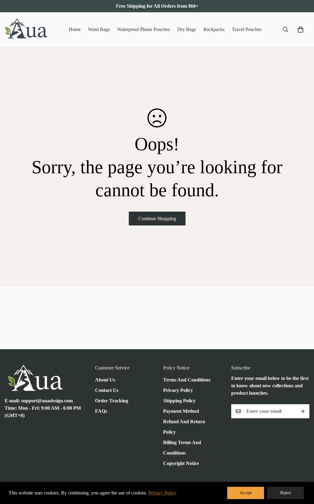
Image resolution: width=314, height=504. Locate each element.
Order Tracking (111, 400)
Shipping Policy (179, 400)
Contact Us (106, 390)
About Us (105, 379)
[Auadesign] (26, 29)
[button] (300, 29)
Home (75, 29)
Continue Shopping (157, 218)
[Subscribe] (302, 411)
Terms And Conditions (186, 379)
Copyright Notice (181, 463)
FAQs (101, 411)
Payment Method (181, 411)
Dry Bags (186, 29)
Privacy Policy (178, 390)
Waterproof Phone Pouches (143, 29)
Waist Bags (99, 29)
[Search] (285, 29)
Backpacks (213, 29)
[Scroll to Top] (302, 470)
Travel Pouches (247, 29)
